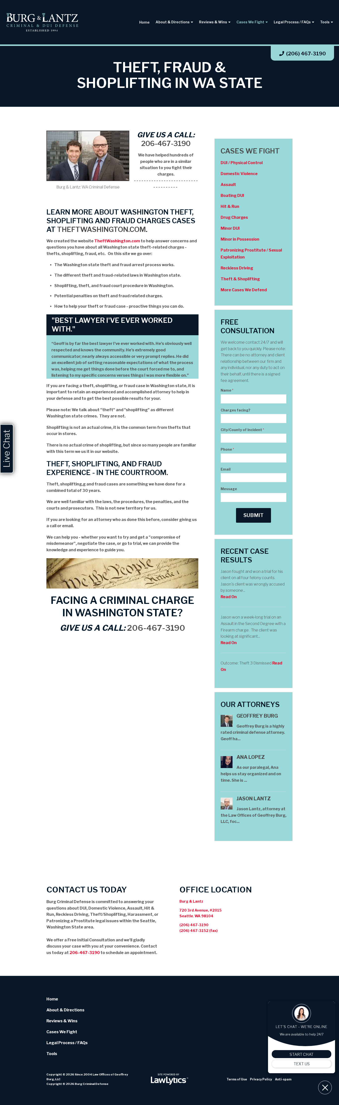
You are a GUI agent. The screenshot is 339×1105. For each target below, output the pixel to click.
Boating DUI (232, 195)
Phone (227, 449)
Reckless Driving (237, 268)
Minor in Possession (240, 239)
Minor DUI (230, 228)
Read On (229, 596)
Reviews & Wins (213, 22)
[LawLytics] (169, 1079)
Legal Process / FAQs (292, 22)
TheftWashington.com (101, 229)
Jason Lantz (254, 799)
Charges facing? (235, 410)
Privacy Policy (261, 1079)
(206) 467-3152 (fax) (198, 930)
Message (229, 489)
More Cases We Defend (244, 290)
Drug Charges (234, 217)
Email (226, 469)
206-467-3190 (166, 143)
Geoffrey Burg (257, 716)
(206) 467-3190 (306, 54)
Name (227, 390)
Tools (325, 22)
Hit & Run (230, 206)
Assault (228, 184)
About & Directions (173, 22)
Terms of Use (237, 1079)
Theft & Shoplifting (240, 279)
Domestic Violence (239, 173)
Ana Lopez (251, 757)
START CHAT (301, 1054)
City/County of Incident (242, 430)
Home (144, 22)
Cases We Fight (250, 22)
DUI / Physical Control (242, 162)
